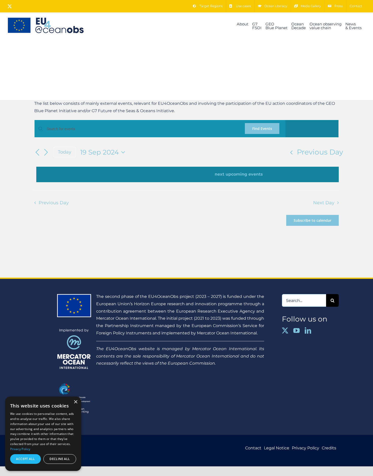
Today (64, 152)
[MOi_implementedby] (74, 330)
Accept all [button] (25, 459)
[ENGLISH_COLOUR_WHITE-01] (74, 382)
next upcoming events (239, 174)
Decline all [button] (59, 459)
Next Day (323, 202)
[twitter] (285, 330)
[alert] (187, 174)
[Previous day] (37, 152)
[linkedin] (308, 330)
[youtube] (296, 330)
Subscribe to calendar (312, 220)
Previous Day (320, 152)
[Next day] (46, 152)
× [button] (75, 402)
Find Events (262, 128)
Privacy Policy (20, 449)
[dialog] (43, 434)
